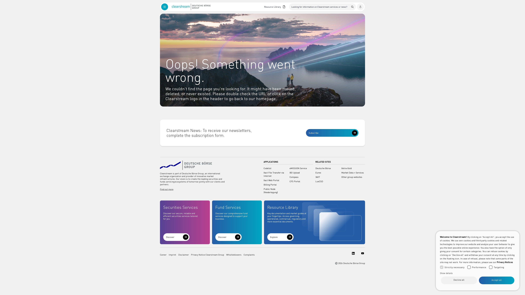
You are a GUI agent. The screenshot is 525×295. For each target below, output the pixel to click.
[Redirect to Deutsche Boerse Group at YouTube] (361, 255)
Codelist (267, 168)
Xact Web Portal (271, 180)
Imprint (172, 254)
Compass (294, 177)
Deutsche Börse (323, 168)
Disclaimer (183, 254)
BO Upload (295, 172)
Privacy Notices (505, 262)
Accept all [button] (497, 280)
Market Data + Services (352, 172)
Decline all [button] (458, 279)
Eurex (318, 172)
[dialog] (478, 260)
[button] (477, 273)
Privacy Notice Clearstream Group (207, 254)
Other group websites (351, 177)
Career (163, 254)
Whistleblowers (233, 254)
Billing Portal (270, 184)
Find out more (166, 189)
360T (317, 177)
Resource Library (272, 6)
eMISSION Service (298, 168)
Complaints (249, 254)
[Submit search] (352, 7)
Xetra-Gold (346, 168)
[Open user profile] (360, 6)
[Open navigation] (166, 6)
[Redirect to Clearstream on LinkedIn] (352, 255)
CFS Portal (295, 181)
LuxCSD (319, 181)
